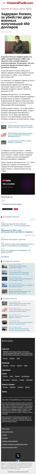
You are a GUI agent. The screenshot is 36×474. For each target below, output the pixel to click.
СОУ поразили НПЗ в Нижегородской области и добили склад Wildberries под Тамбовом (17, 245)
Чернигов (5, 355)
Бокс (11, 376)
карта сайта (6, 428)
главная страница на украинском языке (15, 444)
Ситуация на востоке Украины (12, 204)
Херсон (27, 353)
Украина (28, 9)
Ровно (31, 353)
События (22, 9)
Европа (12, 358)
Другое (27, 387)
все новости (5, 256)
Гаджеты (20, 387)
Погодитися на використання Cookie (18, 471)
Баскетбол (6, 380)
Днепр (27, 351)
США (18, 358)
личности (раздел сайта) (10, 447)
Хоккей (17, 376)
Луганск (22, 353)
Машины (12, 387)
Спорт (4, 373)
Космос (5, 387)
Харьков (14, 351)
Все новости (14, 9)
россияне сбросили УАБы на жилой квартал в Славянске (19, 141)
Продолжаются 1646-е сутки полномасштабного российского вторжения (17, 231)
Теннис (21, 380)
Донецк (5, 353)
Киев (10, 351)
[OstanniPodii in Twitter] (18, 455)
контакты (5, 438)
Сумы (30, 355)
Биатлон (14, 380)
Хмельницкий (24, 355)
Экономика (6, 370)
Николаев (17, 353)
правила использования (10, 441)
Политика (5, 363)
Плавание (29, 380)
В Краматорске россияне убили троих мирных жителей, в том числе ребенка (20, 126)
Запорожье (10, 353)
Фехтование (25, 376)
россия (5, 358)
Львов (23, 351)
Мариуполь (17, 355)
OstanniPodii (5, 9)
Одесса (19, 351)
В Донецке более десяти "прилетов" (13, 239)
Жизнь (4, 391)
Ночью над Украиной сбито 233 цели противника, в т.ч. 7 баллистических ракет (15, 224)
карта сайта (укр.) (7, 432)
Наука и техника (8, 384)
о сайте (4, 435)
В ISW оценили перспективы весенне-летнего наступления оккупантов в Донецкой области (20, 134)
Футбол (5, 376)
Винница (11, 355)
